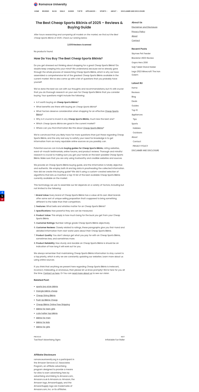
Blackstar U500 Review (143, 58)
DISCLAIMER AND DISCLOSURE (133, 11)
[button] (96, 11)
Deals (62, 11)
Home (36, 11)
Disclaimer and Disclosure (144, 27)
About (135, 36)
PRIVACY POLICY (140, 146)
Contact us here (51, 273)
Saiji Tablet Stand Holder (144, 67)
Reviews (45, 11)
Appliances (137, 114)
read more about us (82, 273)
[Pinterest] (2, 199)
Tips (135, 119)
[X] (2, 196)
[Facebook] (2, 192)
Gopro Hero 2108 (140, 62)
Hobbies (137, 128)
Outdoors (137, 132)
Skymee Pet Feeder (141, 53)
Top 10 (79, 11)
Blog (54, 11)
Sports (135, 123)
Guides (71, 11)
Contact (136, 40)
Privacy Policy (138, 31)
